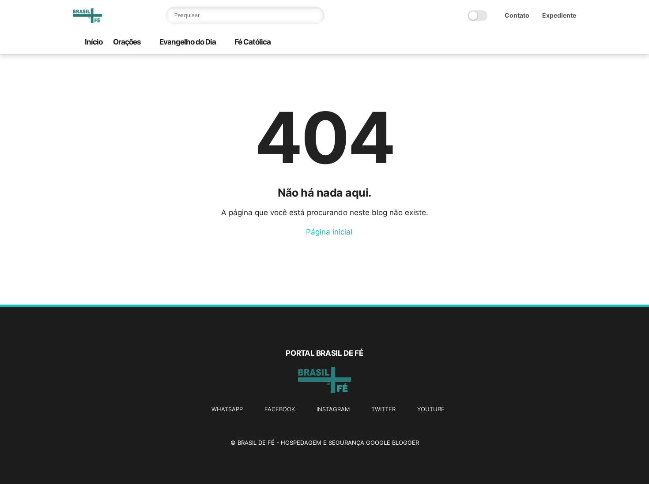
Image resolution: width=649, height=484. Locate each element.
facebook (279, 409)
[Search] (315, 15)
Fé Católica (252, 41)
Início (93, 41)
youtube (431, 409)
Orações (127, 41)
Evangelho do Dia (187, 41)
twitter (383, 409)
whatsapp (227, 409)
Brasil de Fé (256, 442)
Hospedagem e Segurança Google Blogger (350, 442)
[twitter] (514, 42)
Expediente (559, 15)
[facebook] (500, 42)
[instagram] (557, 42)
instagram (333, 409)
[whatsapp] (529, 42)
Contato (517, 15)
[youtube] (571, 42)
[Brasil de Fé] (87, 20)
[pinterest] (543, 42)
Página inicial (328, 231)
